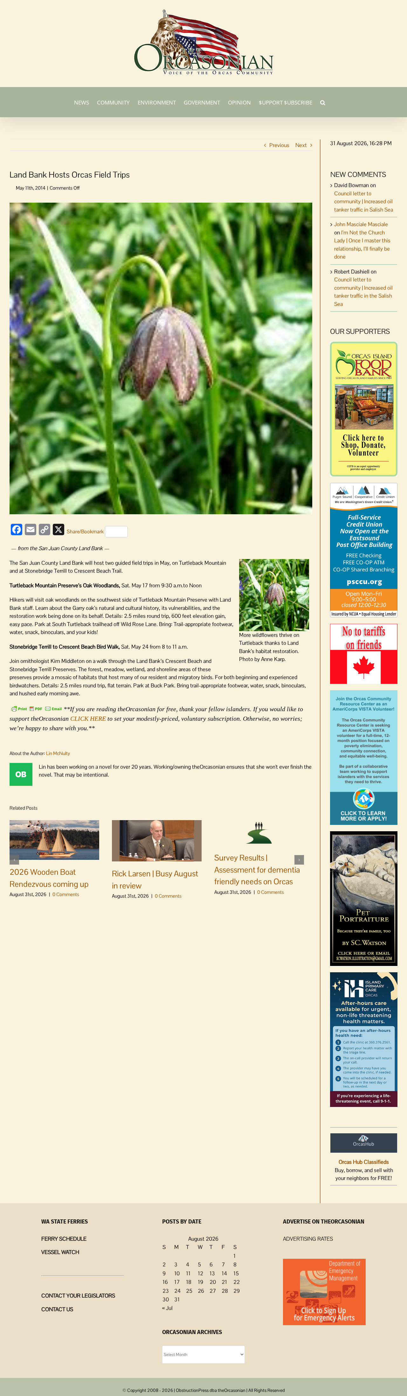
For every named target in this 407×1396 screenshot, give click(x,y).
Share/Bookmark (85, 531)
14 (224, 1273)
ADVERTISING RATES (308, 1238)
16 (165, 1281)
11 (188, 1273)
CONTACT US (57, 1309)
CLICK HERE (88, 718)
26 (201, 1290)
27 (213, 1290)
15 (236, 1273)
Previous (279, 145)
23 (165, 1290)
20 (213, 1281)
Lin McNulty (58, 753)
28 (225, 1290)
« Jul (167, 1308)
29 (236, 1290)
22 (236, 1281)
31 (177, 1299)
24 (177, 1290)
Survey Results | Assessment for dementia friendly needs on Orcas (257, 870)
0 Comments (65, 894)
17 (177, 1281)
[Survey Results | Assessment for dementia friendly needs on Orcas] (259, 832)
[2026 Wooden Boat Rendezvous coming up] (54, 839)
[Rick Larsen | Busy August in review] (157, 840)
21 (224, 1281)
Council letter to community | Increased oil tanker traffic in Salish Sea (363, 201)
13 (212, 1273)
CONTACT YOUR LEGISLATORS (78, 1295)
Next (301, 145)
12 (200, 1273)
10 (177, 1273)
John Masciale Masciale (361, 224)
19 (200, 1281)
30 (165, 1299)
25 (189, 1290)
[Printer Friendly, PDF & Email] (37, 708)
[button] (322, 102)
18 (188, 1281)
